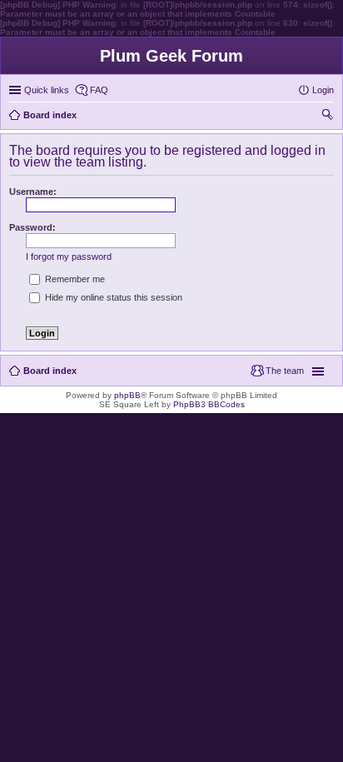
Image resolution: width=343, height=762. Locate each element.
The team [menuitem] (285, 371)
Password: (32, 227)
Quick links (46, 90)
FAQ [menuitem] (99, 90)
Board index (50, 371)
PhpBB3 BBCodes (209, 404)
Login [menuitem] (323, 90)
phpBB (127, 395)
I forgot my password (69, 256)
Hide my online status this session (112, 297)
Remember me (73, 279)
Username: (33, 192)
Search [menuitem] (327, 116)
